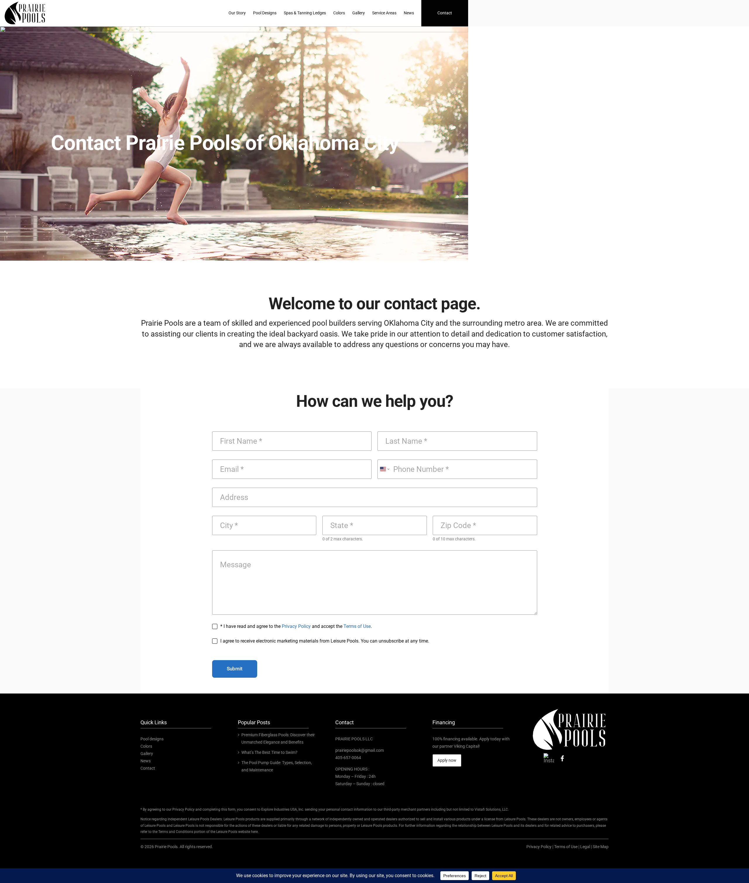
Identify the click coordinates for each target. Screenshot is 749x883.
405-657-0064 (348, 757)
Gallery (146, 753)
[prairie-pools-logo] (569, 709)
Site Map (601, 846)
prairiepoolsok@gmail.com (359, 750)
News (145, 761)
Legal (585, 846)
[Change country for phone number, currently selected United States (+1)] (384, 469)
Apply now (446, 760)
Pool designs (152, 739)
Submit (235, 669)
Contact (147, 768)
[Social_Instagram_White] (549, 756)
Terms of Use (357, 626)
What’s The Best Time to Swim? (269, 752)
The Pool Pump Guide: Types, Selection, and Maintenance (276, 766)
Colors (146, 746)
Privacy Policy (296, 626)
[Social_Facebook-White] (562, 756)
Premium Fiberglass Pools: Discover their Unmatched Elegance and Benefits (278, 738)
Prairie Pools (166, 846)
